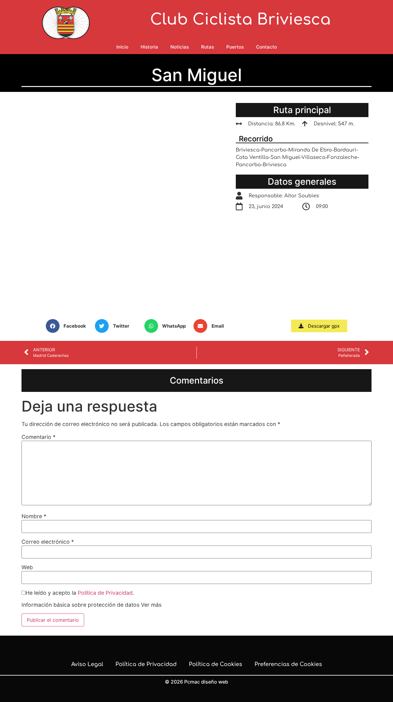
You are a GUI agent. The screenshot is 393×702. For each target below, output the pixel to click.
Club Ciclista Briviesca (240, 19)
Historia (149, 47)
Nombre (33, 516)
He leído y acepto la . (79, 593)
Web (27, 567)
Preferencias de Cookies (288, 664)
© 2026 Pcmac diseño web (196, 682)
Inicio (122, 47)
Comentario (38, 437)
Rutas (207, 47)
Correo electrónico (47, 542)
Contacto (266, 47)
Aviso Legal (87, 664)
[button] (69, 326)
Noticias (179, 47)
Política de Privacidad (105, 593)
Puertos (235, 47)
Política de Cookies (215, 664)
